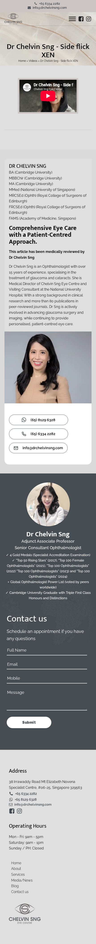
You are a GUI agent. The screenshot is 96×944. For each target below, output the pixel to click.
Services (18, 874)
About (16, 869)
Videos (33, 60)
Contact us (20, 892)
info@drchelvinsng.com (50, 7)
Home (22, 60)
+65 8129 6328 (26, 799)
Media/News (22, 880)
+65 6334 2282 (49, 3)
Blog (15, 886)
